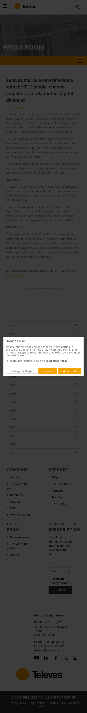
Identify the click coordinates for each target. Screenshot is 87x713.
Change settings (21, 371)
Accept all (69, 371)
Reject (48, 371)
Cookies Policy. (58, 360)
